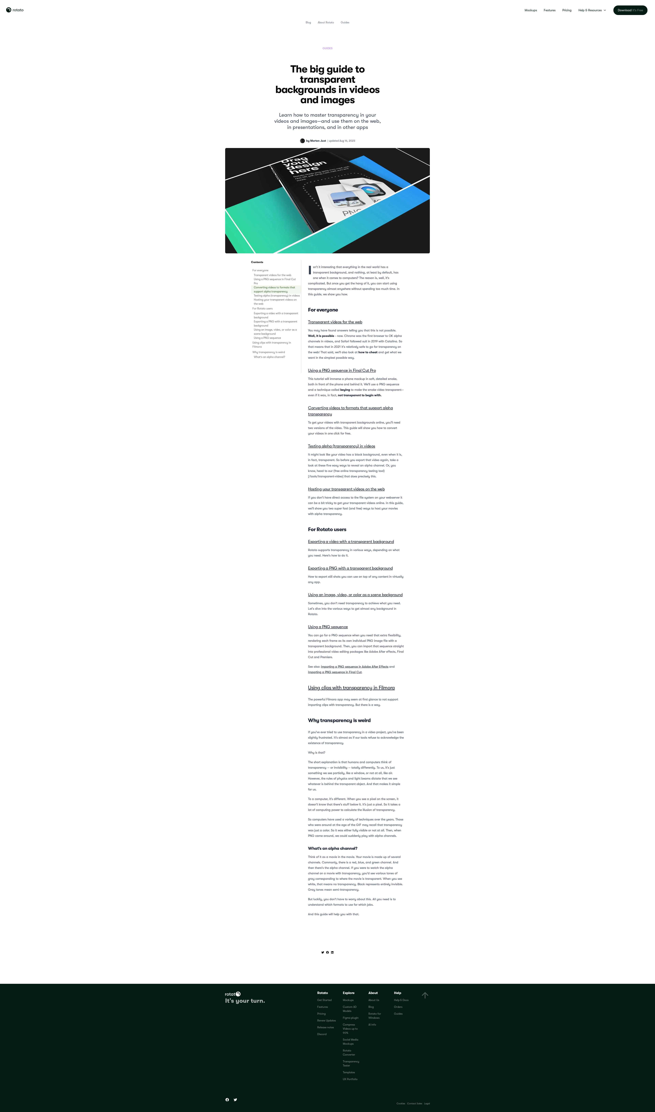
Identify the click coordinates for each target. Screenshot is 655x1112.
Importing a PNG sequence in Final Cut (335, 672)
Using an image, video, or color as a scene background (355, 594)
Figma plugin (351, 1017)
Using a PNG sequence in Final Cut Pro (342, 370)
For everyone (260, 270)
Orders (398, 1007)
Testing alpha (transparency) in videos (277, 295)
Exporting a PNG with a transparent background (350, 568)
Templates (349, 1072)
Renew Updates (326, 1020)
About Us (373, 1000)
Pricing (567, 10)
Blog (308, 22)
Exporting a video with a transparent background (351, 541)
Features (550, 10)
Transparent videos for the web (272, 275)
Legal (427, 1103)
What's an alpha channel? (269, 357)
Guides (345, 22)
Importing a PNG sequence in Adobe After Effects (354, 666)
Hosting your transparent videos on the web (346, 489)
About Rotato (326, 22)
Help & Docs (401, 1000)
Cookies (401, 1103)
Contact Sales (414, 1103)
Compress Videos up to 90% (350, 1028)
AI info (372, 1024)
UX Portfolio (350, 1079)
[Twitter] (235, 1100)
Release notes (325, 1027)
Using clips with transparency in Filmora (351, 688)
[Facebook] (227, 1100)
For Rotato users (262, 308)
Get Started (324, 1000)
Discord (321, 1034)
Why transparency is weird (268, 352)
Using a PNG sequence (267, 337)
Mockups (531, 10)
